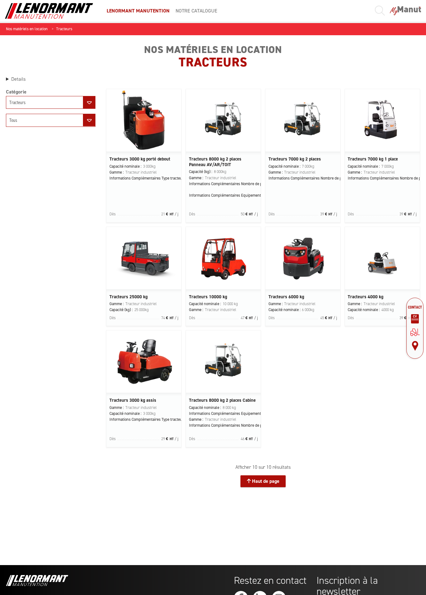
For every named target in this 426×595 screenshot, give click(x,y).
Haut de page (265, 481)
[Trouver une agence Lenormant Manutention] (415, 346)
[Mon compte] (405, 10)
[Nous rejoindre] (415, 319)
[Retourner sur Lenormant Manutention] (415, 332)
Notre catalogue (196, 10)
